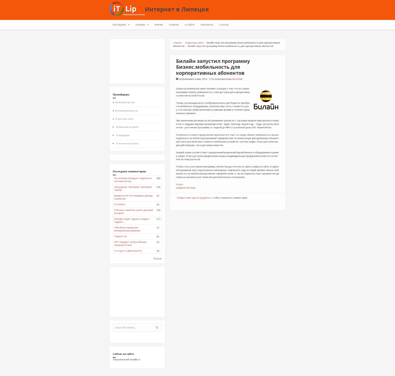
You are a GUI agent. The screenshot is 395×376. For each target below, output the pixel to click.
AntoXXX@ (237, 79)
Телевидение (123, 135)
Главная (177, 42)
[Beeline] (266, 100)
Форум (158, 24)
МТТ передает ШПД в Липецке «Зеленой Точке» (130, 243)
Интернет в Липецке (177, 9)
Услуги (179, 184)
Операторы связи (124, 118)
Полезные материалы (127, 143)
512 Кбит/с (120, 204)
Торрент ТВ (120, 236)
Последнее (118, 24)
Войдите (181, 197)
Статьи (224, 24)
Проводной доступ (125, 102)
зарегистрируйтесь (201, 197)
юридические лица (185, 187)
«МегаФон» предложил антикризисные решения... (127, 229)
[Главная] (127, 8)
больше (158, 258)
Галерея (174, 24)
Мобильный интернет (127, 126)
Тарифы (138, 24)
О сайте (190, 24)
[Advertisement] (137, 61)
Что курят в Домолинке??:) (128, 250)
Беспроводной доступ (126, 110)
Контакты (207, 24)
